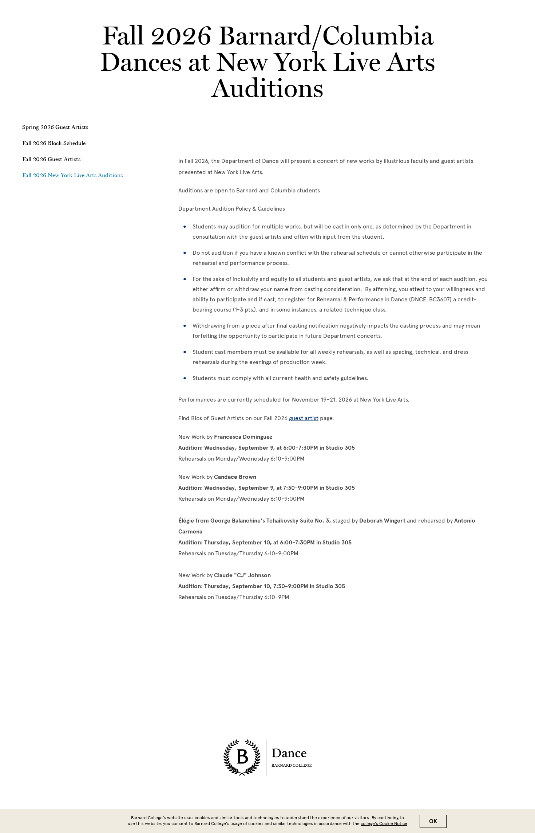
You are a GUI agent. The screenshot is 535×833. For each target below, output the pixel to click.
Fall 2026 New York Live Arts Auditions (72, 175)
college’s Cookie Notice (384, 823)
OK (433, 821)
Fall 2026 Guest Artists (51, 159)
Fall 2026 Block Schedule (54, 142)
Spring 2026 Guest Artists (55, 126)
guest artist (303, 418)
